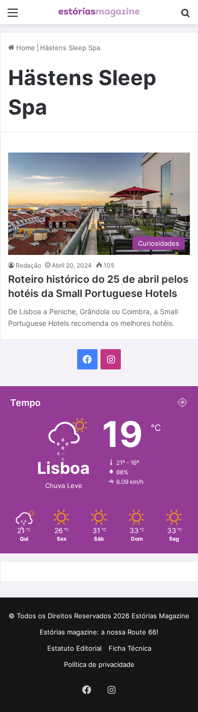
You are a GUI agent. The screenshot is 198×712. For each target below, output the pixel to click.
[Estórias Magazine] (99, 12)
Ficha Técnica (130, 648)
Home (24, 48)
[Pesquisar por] (185, 16)
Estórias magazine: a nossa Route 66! (99, 632)
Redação (28, 265)
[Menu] (13, 16)
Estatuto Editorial (74, 648)
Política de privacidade (99, 664)
